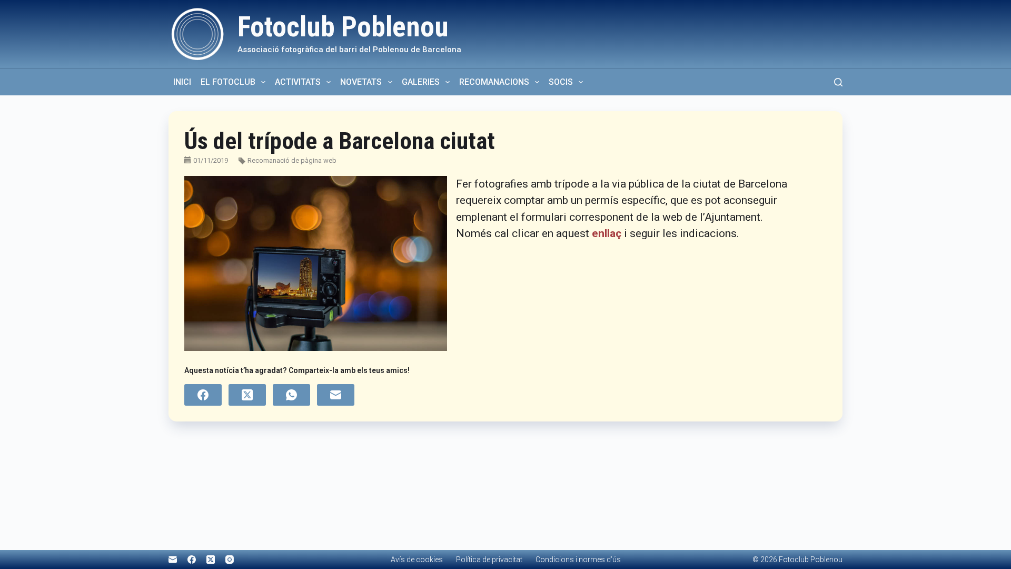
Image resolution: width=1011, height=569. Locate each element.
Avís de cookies (417, 559)
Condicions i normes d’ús (578, 559)
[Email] (335, 395)
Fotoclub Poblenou (343, 27)
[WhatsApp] (291, 395)
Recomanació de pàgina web (291, 160)
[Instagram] (229, 559)
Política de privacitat (489, 559)
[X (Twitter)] (247, 395)
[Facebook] (203, 395)
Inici (182, 82)
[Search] (838, 82)
